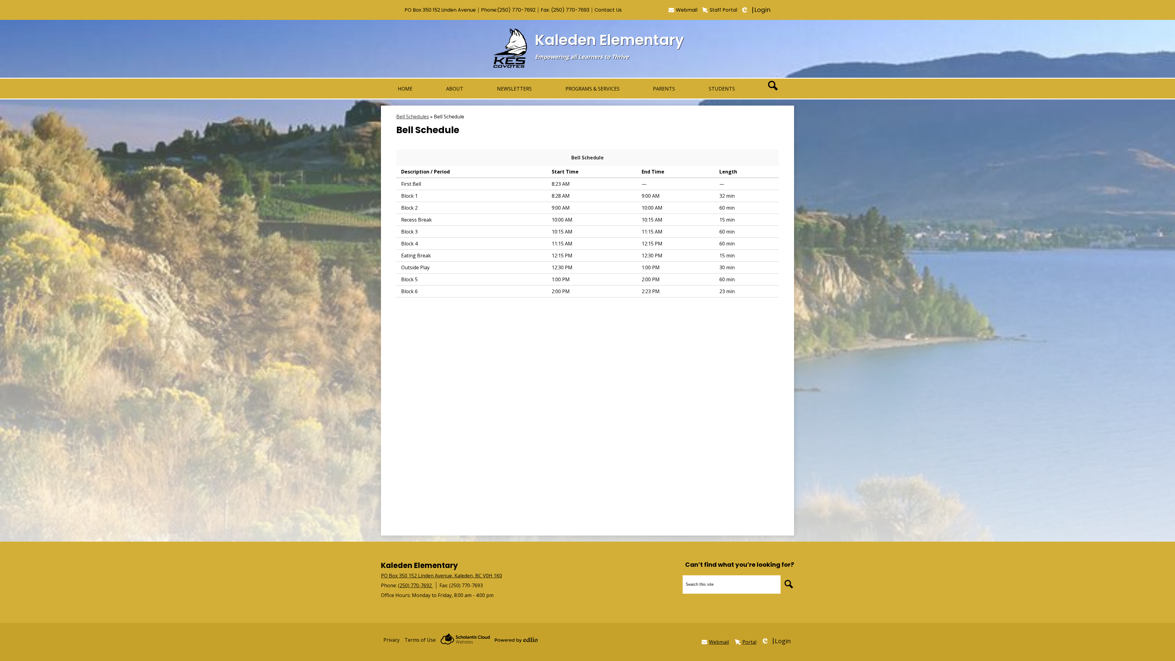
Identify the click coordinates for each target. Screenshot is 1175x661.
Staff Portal (723, 9)
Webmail (686, 9)
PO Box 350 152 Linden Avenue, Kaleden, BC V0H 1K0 (441, 575)
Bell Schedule (587, 157)
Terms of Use (420, 640)
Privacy (391, 640)
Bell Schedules (412, 116)
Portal (749, 642)
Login (756, 10)
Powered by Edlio (516, 640)
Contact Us (608, 9)
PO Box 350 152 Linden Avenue (440, 9)
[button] (454, 89)
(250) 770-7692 (516, 9)
